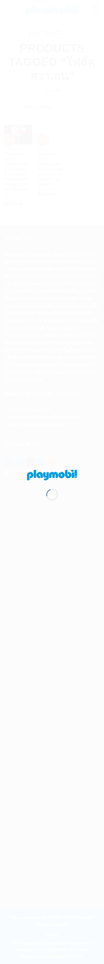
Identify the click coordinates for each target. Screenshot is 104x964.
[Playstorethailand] (52, 474)
